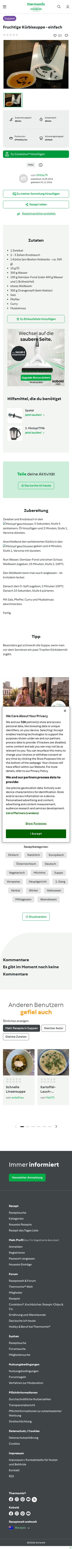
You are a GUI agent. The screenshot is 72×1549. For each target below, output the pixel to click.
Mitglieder (15, 1292)
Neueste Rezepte (20, 1224)
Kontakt (14, 1470)
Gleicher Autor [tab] (53, 1028)
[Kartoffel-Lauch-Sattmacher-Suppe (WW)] (53, 1062)
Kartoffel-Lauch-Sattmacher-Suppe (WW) (50, 1089)
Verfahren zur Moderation (26, 1383)
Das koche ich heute (22, 1320)
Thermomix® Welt (21, 1286)
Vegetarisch (17, 872)
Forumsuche (17, 1349)
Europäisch (56, 855)
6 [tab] (50, 1126)
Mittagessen (23, 899)
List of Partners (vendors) (22, 813)
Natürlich (33, 855)
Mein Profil (34, 1240)
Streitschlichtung (20, 1421)
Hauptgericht (38, 881)
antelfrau (17, 1097)
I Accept (36, 833)
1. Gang (60, 881)
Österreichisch (26, 864)
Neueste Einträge (20, 1264)
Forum (13, 1274)
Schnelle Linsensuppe (15, 1089)
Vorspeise (13, 881)
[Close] (65, 711)
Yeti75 (50, 1097)
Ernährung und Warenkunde (27, 1315)
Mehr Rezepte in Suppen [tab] (21, 1028)
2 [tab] (28, 1126)
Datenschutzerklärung (23, 1437)
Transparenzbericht (22, 1405)
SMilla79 (42, 175)
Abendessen (48, 899)
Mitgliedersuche (19, 1355)
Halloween (54, 890)
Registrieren (17, 1252)
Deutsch (50, 864)
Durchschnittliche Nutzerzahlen (30, 1399)
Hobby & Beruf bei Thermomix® (29, 1326)
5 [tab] (44, 1126)
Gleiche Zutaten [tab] (16, 1036)
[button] (4, 6)
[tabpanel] (36, 1089)
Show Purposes (36, 823)
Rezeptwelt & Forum (22, 1281)
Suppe (58, 872)
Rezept (13, 1206)
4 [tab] (39, 1126)
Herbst (15, 890)
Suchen (14, 1336)
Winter (33, 890)
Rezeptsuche (17, 1212)
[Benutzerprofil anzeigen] (23, 178)
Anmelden (16, 1246)
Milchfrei (39, 872)
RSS (11, 1476)
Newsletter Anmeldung (27, 1177)
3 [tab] (33, 1126)
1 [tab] (22, 1126)
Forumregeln (17, 1377)
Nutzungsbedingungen (24, 1371)
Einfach (13, 855)
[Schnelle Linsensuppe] (19, 1062)
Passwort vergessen (22, 1258)
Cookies (14, 1443)
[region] (36, 774)
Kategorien (16, 1218)
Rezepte (14, 1298)
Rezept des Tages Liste (23, 1230)
